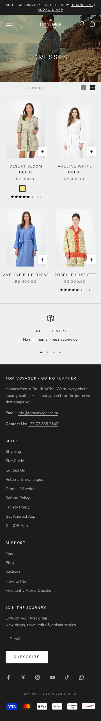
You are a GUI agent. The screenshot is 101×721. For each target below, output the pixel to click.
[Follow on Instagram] (37, 677)
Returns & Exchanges (24, 479)
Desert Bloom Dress (26, 169)
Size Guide (15, 460)
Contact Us (15, 470)
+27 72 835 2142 (43, 424)
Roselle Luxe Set (75, 275)
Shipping (13, 451)
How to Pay (16, 581)
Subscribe (27, 656)
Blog (10, 563)
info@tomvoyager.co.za (38, 413)
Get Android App (20, 516)
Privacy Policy (17, 507)
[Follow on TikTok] (67, 677)
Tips (9, 553)
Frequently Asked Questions (31, 590)
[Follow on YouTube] (52, 677)
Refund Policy (18, 498)
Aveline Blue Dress (26, 275)
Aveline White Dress (75, 169)
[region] (50, 329)
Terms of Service (20, 488)
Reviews (13, 572)
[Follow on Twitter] (23, 677)
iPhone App (82, 5)
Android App (50, 9)
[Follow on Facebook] (8, 677)
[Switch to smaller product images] (92, 88)
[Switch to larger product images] (83, 88)
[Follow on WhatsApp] (81, 677)
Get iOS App (17, 525)
